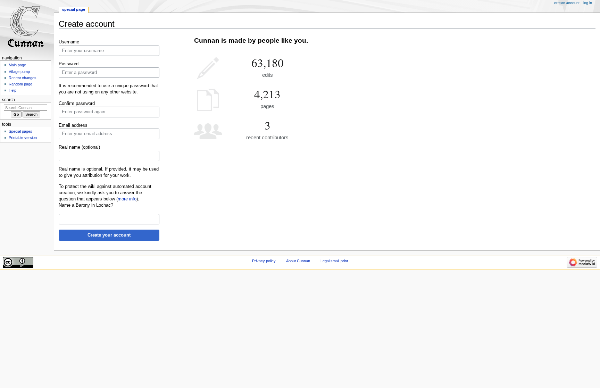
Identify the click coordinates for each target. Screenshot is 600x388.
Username (69, 42)
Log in (587, 3)
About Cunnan (298, 261)
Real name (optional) (79, 147)
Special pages (20, 131)
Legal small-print (334, 261)
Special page (73, 9)
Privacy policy (264, 261)
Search (8, 100)
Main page (17, 65)
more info (127, 199)
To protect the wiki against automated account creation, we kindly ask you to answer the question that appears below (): (105, 192)
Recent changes (22, 78)
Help (12, 90)
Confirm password (77, 103)
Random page (20, 84)
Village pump (19, 71)
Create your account (109, 235)
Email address (73, 125)
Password (68, 63)
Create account (567, 3)
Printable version (23, 137)
